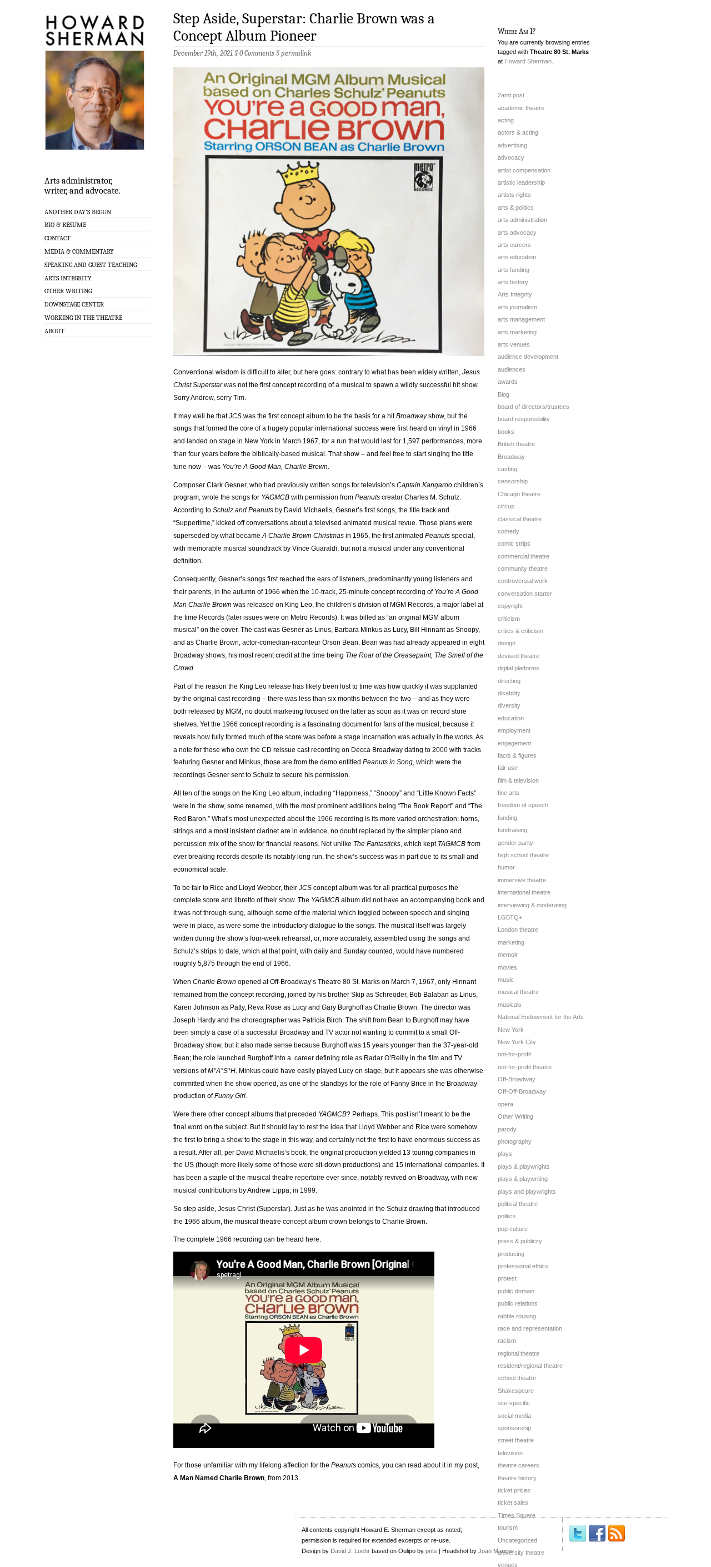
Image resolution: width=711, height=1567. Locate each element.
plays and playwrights (527, 1191)
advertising (512, 145)
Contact (57, 238)
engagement (514, 743)
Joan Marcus (496, 1551)
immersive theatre (522, 880)
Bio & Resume (65, 225)
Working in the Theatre (83, 318)
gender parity (515, 842)
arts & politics (516, 207)
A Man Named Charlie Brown (218, 1478)
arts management (521, 319)
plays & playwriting (523, 1178)
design (506, 643)
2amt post (511, 95)
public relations (518, 1303)
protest (507, 1278)
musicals (510, 1004)
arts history (513, 282)
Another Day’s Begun (77, 212)
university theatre (521, 1552)
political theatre (518, 1203)
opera (505, 1104)
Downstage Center (74, 304)
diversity (509, 705)
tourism (508, 1527)
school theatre (517, 1378)
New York (511, 1029)
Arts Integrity (68, 278)
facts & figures (517, 755)
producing (511, 1253)
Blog (503, 394)
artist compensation (524, 170)
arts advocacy (517, 232)
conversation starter (525, 593)
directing (509, 681)
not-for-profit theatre (525, 1067)
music (506, 979)
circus (506, 506)
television (510, 1453)
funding (507, 817)
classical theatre (520, 519)
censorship (513, 481)
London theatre (518, 929)
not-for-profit (514, 1054)
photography (515, 1141)
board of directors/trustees (533, 406)
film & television (518, 780)
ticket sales (513, 1502)
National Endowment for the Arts (541, 1017)
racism (507, 1340)
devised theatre (518, 655)
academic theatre (521, 108)
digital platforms (518, 668)
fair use (508, 767)
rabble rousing (517, 1316)
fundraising (512, 830)
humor (506, 867)
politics (507, 1216)
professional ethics (523, 1266)
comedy (508, 531)
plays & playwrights (524, 1166)
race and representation (530, 1328)
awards (508, 381)
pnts (431, 1551)
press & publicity (520, 1241)
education (511, 718)
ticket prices (514, 1490)
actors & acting (518, 132)
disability (509, 693)
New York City (517, 1042)
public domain (516, 1291)
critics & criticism (520, 630)
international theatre (524, 892)
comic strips (514, 543)
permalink (296, 53)
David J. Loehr (350, 1551)
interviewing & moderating (532, 905)
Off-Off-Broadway (522, 1091)
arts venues (514, 344)
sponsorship (514, 1428)
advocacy (511, 157)
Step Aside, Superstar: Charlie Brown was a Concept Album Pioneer (304, 27)
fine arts (508, 792)
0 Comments (256, 53)
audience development (528, 356)
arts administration (522, 219)
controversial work (523, 580)
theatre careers (518, 1465)
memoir (508, 954)
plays (505, 1153)
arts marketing (517, 332)
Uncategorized (517, 1540)
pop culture (513, 1228)
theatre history (517, 1478)
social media (514, 1415)
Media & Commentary (79, 251)
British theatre (516, 444)
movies (507, 967)
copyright (510, 605)
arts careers (514, 244)
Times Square (516, 1515)
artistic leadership (521, 182)
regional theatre (518, 1353)
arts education (517, 257)
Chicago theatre (519, 494)
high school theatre (523, 855)
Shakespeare (516, 1390)
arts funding (513, 269)
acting (506, 120)
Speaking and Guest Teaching (90, 265)
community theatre (523, 568)
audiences (511, 369)
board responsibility (524, 419)
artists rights (514, 194)
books (506, 431)
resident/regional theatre (530, 1365)
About (54, 331)
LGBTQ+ (510, 917)
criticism (509, 618)
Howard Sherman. (528, 61)
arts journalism (517, 307)
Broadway (511, 456)
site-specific (514, 1403)
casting (507, 469)
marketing (511, 942)
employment (514, 730)
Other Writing (68, 291)
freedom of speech (523, 805)
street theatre (516, 1440)
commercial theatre (523, 556)
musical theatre (518, 991)
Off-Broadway (516, 1079)
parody (507, 1129)
